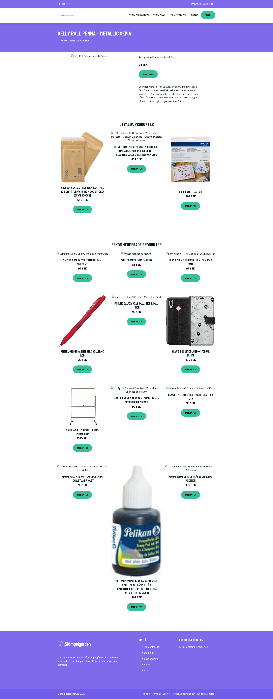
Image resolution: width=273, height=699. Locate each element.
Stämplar (159, 15)
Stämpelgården (139, 15)
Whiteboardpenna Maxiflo (136, 260)
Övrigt (85, 40)
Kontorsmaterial (70, 40)
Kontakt (156, 693)
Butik (208, 15)
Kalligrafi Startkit (190, 192)
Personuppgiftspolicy (183, 693)
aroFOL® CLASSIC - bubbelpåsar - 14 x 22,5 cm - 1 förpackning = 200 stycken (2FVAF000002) (83, 191)
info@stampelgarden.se (202, 3)
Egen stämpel (177, 15)
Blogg (194, 15)
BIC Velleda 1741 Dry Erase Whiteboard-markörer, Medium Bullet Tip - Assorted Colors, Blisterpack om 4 (136, 150)
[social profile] (68, 4)
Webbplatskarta (205, 693)
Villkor (166, 693)
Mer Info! (148, 74)
